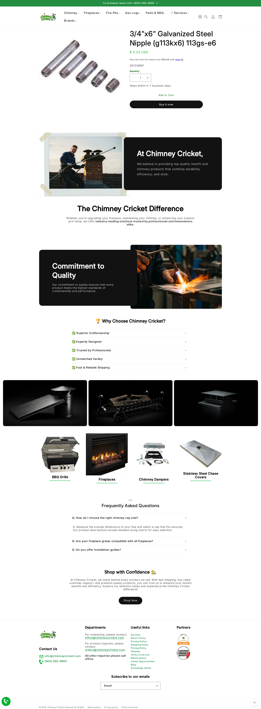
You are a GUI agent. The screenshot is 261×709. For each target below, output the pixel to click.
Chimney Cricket (56, 707)
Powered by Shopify (74, 707)
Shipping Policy (139, 644)
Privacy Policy (139, 641)
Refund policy (138, 658)
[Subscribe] (156, 686)
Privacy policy (111, 707)
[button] (206, 16)
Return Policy (138, 638)
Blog (133, 664)
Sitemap (135, 651)
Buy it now (166, 104)
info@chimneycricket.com (62, 656)
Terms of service (140, 654)
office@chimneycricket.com (104, 637)
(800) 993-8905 (55, 661)
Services (135, 634)
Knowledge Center (141, 668)
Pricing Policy (138, 648)
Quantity (135, 71)
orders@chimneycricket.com (105, 649)
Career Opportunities (143, 661)
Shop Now (130, 600)
